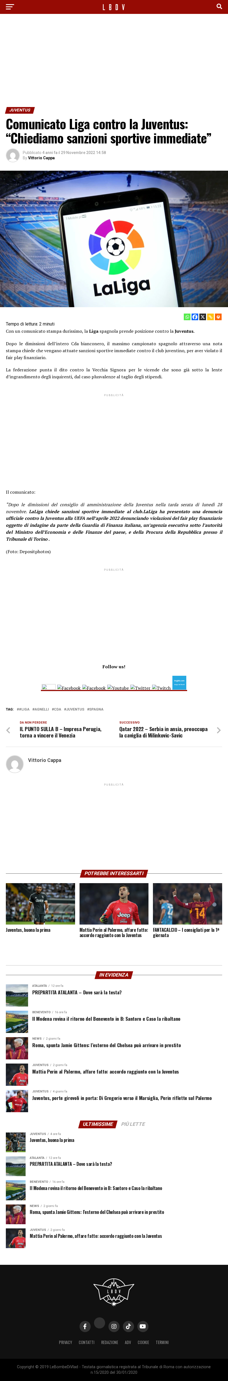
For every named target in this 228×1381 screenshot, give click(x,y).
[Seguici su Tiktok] (179, 688)
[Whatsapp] (187, 317)
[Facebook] (195, 317)
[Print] (218, 317)
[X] (202, 317)
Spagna (96, 709)
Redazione (109, 1342)
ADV (128, 1342)
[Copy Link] (210, 317)
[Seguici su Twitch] (161, 688)
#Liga (24, 709)
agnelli (41, 709)
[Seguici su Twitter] (140, 688)
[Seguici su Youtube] (118, 688)
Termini (162, 1342)
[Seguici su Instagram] (48, 688)
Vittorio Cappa (41, 158)
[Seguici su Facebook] (68, 688)
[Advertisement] (114, 60)
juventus (75, 709)
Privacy (65, 1342)
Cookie (143, 1342)
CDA (57, 709)
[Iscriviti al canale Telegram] (93, 688)
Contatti (87, 1342)
